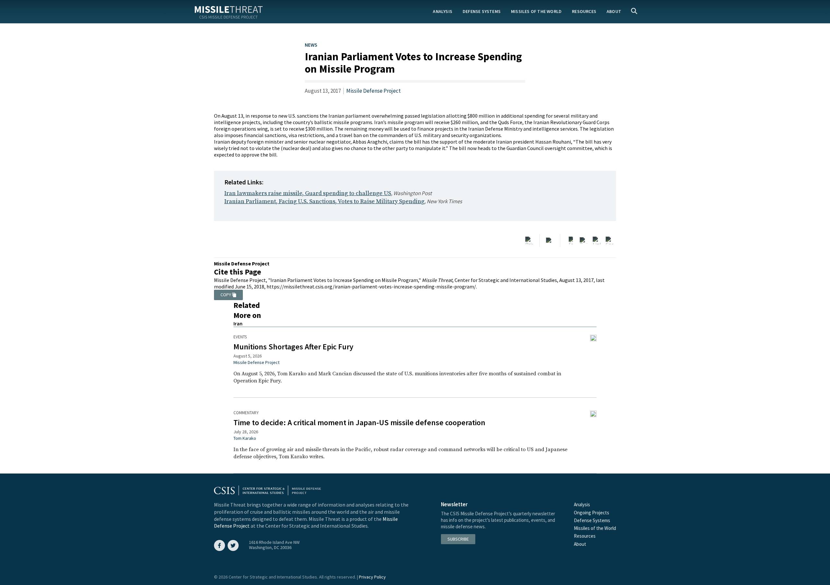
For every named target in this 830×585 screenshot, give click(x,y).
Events (240, 337)
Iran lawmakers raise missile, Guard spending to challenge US (307, 193)
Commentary (246, 412)
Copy (225, 295)
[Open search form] (634, 11)
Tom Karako (244, 438)
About (614, 11)
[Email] (550, 240)
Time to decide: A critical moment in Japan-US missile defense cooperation (359, 422)
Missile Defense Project (373, 90)
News (311, 45)
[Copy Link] (609, 240)
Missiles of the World (536, 11)
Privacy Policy (372, 577)
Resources (584, 11)
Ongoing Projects (591, 512)
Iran (238, 323)
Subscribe (458, 539)
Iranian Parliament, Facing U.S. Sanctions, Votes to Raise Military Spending (324, 201)
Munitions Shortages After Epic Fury (293, 347)
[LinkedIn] (596, 240)
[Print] (529, 240)
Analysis (442, 11)
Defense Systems (482, 11)
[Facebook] (570, 240)
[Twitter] (583, 240)
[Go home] (228, 11)
